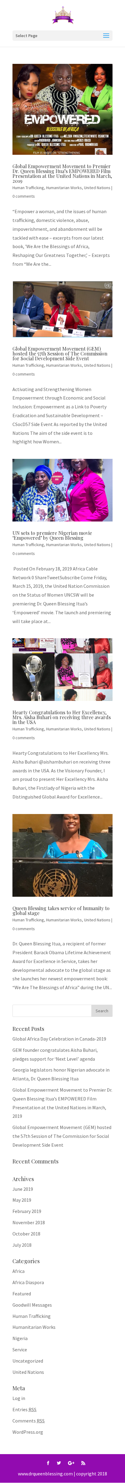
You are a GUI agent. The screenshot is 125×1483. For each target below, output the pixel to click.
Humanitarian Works (64, 187)
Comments (28, 1421)
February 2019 (26, 1211)
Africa (18, 1271)
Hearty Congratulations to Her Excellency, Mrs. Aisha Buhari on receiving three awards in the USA (61, 717)
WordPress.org (27, 1432)
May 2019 (21, 1200)
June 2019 (22, 1189)
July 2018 (22, 1245)
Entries (24, 1409)
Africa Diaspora (28, 1282)
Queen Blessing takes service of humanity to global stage (61, 910)
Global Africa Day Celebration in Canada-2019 (59, 1039)
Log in (18, 1398)
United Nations (97, 187)
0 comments (23, 196)
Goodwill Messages (32, 1305)
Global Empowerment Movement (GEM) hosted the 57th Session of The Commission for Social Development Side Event (59, 353)
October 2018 (26, 1234)
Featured (21, 1294)
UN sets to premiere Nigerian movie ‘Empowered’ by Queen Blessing (52, 535)
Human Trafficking (28, 187)
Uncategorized (27, 1361)
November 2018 (28, 1222)
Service (19, 1349)
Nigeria (20, 1338)
